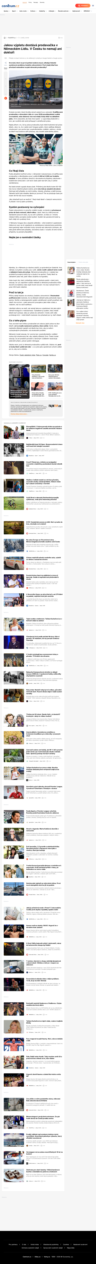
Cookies (66, 1244)
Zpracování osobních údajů (53, 1248)
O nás (24, 1244)
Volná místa (35, 1244)
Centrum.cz (27, 1257)
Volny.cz (47, 1257)
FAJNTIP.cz (12, 38)
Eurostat (45, 355)
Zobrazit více (80, 323)
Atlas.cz (37, 1257)
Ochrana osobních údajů (30, 1248)
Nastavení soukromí (80, 1244)
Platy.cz (39, 355)
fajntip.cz (52, 355)
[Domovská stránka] (5, 38)
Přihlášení (84, 5)
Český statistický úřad (27, 355)
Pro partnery (13, 1244)
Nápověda (70, 1248)
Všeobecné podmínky (51, 1244)
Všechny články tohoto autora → (19, 414)
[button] (6, 84)
